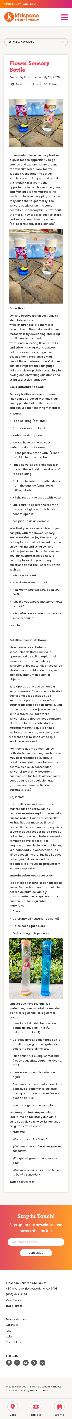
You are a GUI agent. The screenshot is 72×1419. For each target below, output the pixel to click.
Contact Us (13, 1342)
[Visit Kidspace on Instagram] (9, 1363)
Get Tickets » (15, 1306)
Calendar (12, 1325)
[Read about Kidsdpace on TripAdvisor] (42, 1363)
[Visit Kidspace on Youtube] (26, 1363)
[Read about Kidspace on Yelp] (34, 1363)
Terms (44, 1390)
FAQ (8, 1331)
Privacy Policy (28, 1390)
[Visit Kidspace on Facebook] (17, 1363)
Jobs (9, 1336)
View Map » (13, 1300)
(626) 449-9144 (16, 1294)
